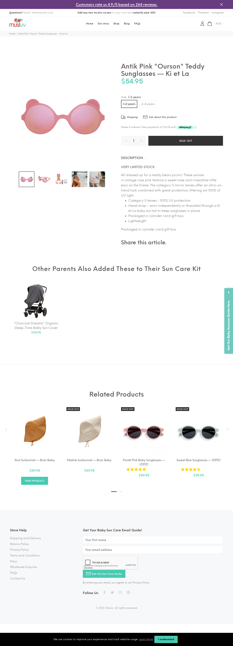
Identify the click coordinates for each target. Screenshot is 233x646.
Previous (6, 429)
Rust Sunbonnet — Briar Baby (35, 460)
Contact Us (17, 578)
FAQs (13, 573)
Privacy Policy (19, 549)
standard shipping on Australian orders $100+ (116, 12)
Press (13, 561)
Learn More (146, 639)
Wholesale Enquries (23, 567)
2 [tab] (121, 491)
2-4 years (148, 104)
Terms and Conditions (25, 555)
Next (227, 429)
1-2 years (129, 104)
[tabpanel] (34, 441)
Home (12, 33)
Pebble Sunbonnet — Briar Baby (89, 460)
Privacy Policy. (141, 582)
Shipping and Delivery (25, 538)
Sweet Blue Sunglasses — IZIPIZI (198, 460)
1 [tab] (114, 491)
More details (149, 12)
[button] (137, 469)
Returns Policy (19, 544)
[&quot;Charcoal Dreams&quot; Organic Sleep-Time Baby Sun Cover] (36, 301)
